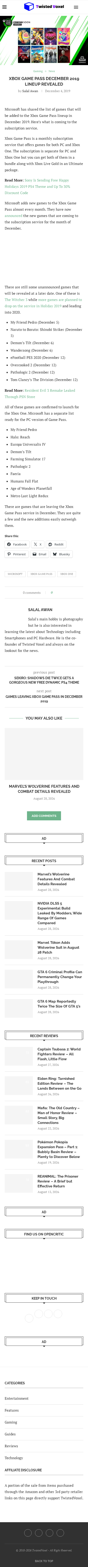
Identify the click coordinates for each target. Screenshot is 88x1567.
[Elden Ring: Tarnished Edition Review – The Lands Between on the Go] (19, 1085)
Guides (10, 1434)
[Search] (83, 7)
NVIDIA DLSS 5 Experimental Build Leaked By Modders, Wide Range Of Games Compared (60, 913)
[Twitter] (38, 1533)
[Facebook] (28, 1533)
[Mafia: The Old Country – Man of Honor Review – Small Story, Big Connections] (19, 1115)
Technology (14, 1457)
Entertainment (17, 1398)
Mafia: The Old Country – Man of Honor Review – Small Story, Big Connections (59, 1115)
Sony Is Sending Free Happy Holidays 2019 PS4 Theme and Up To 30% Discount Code (37, 186)
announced (13, 215)
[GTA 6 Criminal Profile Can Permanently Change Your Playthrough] (19, 979)
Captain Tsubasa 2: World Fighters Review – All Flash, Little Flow (59, 1054)
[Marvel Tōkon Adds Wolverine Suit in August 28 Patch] (19, 949)
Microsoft (15, 574)
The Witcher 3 (16, 299)
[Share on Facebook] (57, 592)
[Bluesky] (60, 1533)
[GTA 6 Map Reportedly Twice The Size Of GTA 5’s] (19, 1008)
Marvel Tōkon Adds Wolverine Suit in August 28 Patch (58, 948)
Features (12, 1410)
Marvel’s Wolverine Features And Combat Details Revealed (56, 879)
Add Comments (44, 816)
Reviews (11, 1446)
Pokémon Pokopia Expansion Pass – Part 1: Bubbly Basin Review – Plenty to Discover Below (59, 1149)
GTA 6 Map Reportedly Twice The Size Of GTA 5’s (59, 1003)
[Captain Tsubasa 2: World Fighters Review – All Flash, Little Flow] (19, 1056)
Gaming (11, 1422)
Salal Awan (30, 91)
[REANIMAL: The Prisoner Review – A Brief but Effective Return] (19, 1183)
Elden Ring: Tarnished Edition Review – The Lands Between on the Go (59, 1084)
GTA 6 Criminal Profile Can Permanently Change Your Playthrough (60, 977)
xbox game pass (41, 574)
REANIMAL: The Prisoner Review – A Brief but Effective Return (58, 1181)
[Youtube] (49, 1533)
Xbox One (66, 574)
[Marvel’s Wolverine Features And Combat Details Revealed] (44, 754)
